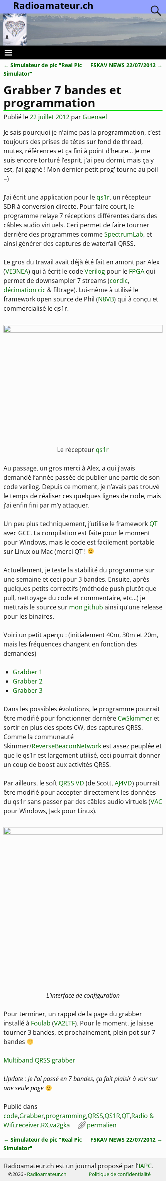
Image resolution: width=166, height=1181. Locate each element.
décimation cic (24, 290)
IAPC (145, 1166)
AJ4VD (123, 783)
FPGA (136, 271)
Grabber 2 (27, 681)
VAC (156, 801)
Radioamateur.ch (46, 1174)
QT (153, 523)
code (10, 1116)
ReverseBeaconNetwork (66, 746)
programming (66, 1116)
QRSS (95, 1116)
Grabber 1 (27, 672)
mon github (86, 607)
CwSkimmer (135, 718)
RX (44, 1125)
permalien (102, 1125)
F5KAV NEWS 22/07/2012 (126, 65)
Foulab (41, 1023)
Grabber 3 (27, 690)
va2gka (60, 1125)
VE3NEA (16, 271)
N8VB (106, 299)
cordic (119, 280)
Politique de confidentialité (120, 1174)
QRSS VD (71, 783)
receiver (27, 1125)
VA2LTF (64, 1023)
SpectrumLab (123, 234)
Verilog (95, 271)
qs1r (103, 197)
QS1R (112, 1116)
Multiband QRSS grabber (39, 1060)
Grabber (31, 1116)
